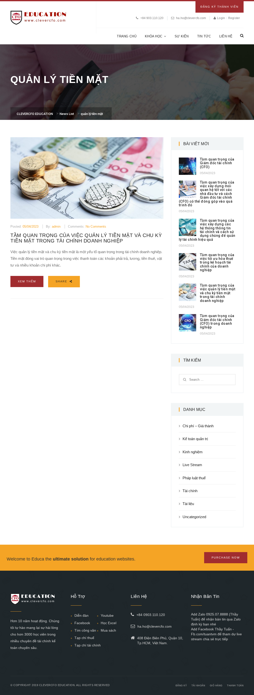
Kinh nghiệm (193, 452)
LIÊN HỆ (225, 36)
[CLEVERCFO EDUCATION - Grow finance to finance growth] (38, 17)
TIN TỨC (204, 36)
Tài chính (190, 491)
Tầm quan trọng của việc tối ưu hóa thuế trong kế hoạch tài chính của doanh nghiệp (217, 262)
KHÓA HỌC (153, 36)
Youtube (107, 615)
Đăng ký (181, 685)
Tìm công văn (85, 630)
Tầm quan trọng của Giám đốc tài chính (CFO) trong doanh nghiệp (217, 321)
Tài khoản (198, 685)
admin (56, 226)
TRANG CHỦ (126, 36)
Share (62, 281)
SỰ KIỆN (182, 36)
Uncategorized (194, 517)
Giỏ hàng (216, 685)
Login (221, 18)
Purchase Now (226, 557)
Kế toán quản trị (195, 439)
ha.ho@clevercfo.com (191, 18)
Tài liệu (188, 504)
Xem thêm (27, 281)
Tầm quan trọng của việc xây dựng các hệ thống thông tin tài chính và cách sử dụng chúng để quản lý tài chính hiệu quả (207, 229)
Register (234, 18)
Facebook (82, 623)
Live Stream (192, 465)
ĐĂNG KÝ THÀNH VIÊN (219, 6)
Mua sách (108, 630)
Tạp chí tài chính (87, 645)
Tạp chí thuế (84, 638)
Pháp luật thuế (194, 478)
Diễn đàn (81, 615)
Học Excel (108, 623)
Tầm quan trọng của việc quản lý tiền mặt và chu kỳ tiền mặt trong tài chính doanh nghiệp (86, 238)
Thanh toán (235, 685)
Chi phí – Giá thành (198, 426)
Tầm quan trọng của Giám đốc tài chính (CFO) (217, 163)
